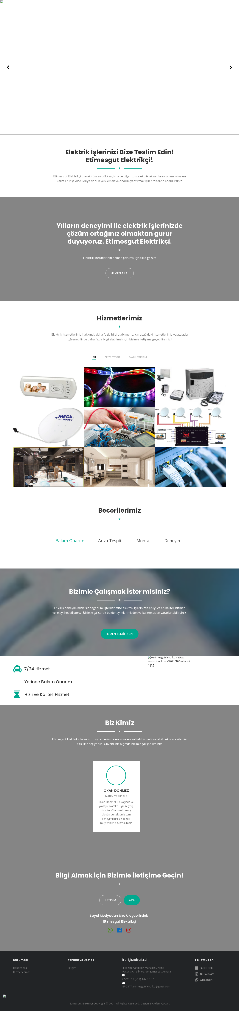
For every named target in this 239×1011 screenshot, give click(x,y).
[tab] (70, 541)
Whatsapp (206, 980)
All (94, 357)
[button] (8, 67)
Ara (132, 900)
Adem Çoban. (161, 1003)
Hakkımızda (20, 967)
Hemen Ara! (119, 273)
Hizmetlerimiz (21, 972)
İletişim (110, 900)
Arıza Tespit (112, 357)
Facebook (206, 968)
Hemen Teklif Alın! (120, 634)
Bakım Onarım (138, 357)
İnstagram (206, 974)
